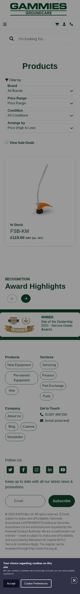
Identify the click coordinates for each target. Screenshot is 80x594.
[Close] (74, 580)
